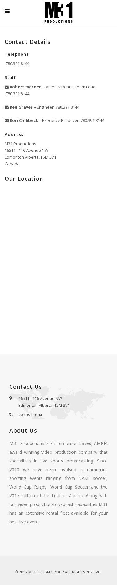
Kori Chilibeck (23, 120)
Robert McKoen (25, 87)
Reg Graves (21, 107)
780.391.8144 (17, 63)
